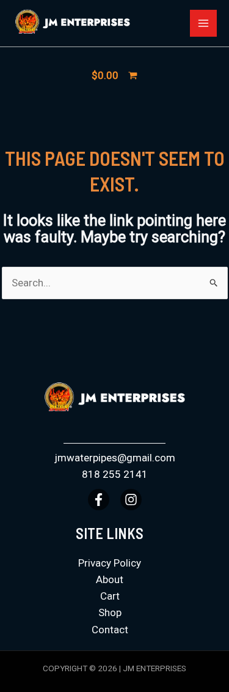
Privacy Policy (109, 563)
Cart (110, 596)
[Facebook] (98, 499)
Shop (110, 612)
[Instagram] (131, 499)
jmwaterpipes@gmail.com (114, 458)
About (109, 579)
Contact (110, 629)
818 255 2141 (115, 474)
